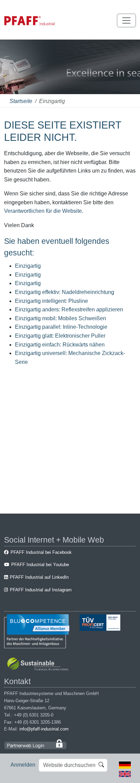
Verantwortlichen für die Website (43, 211)
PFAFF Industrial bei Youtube (40, 564)
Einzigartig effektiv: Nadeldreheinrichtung (64, 292)
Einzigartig (28, 266)
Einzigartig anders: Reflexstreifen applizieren (69, 309)
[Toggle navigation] (126, 20)
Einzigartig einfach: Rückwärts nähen (60, 345)
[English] (125, 773)
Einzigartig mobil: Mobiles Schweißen (60, 318)
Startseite (21, 101)
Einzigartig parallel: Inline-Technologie (61, 327)
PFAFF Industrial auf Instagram (41, 589)
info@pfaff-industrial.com (44, 729)
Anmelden (23, 765)
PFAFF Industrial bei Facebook (41, 552)
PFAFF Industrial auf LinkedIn (39, 577)
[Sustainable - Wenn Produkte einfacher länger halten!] (39, 664)
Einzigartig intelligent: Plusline (51, 301)
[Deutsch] (125, 765)
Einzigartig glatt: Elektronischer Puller (60, 336)
